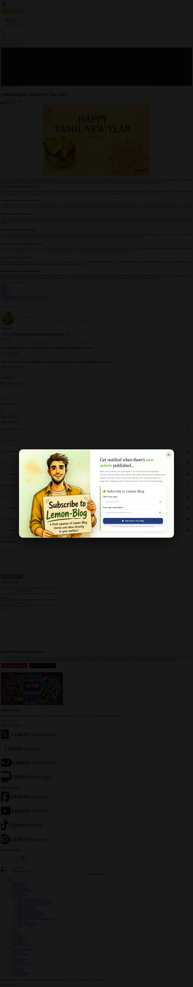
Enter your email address (113, 507)
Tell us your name (110, 497)
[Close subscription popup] (168, 455)
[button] (133, 521)
